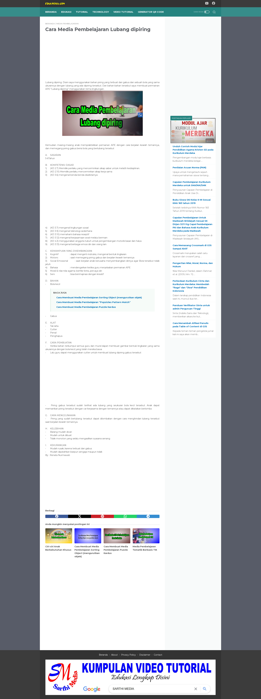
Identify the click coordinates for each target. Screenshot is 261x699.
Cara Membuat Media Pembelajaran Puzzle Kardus (86, 307)
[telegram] (148, 516)
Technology (100, 12)
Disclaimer (144, 654)
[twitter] (79, 516)
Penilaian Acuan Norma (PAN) (189, 167)
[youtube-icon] (207, 3)
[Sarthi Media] (130, 694)
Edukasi (66, 12)
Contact (158, 654)
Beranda (51, 12)
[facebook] (56, 516)
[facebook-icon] (213, 3)
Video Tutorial (123, 12)
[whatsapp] (125, 516)
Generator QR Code (151, 12)
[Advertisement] (102, 56)
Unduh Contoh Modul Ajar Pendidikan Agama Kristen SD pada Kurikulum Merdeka (193, 149)
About (114, 654)
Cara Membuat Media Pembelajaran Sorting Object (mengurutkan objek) (99, 297)
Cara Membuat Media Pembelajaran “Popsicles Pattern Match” (93, 302)
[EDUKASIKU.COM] (56, 3)
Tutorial (82, 12)
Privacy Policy (128, 654)
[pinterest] (102, 516)
